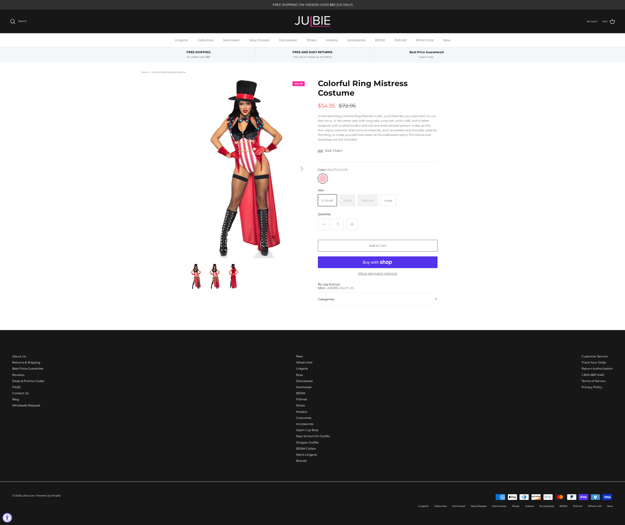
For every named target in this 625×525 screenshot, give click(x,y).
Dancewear (288, 40)
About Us (19, 356)
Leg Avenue (331, 284)
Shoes (311, 40)
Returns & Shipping (26, 362)
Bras (299, 375)
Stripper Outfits (307, 442)
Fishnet (400, 40)
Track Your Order (594, 362)
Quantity (324, 214)
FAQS (16, 387)
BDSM (380, 40)
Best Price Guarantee (27, 368)
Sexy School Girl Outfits (313, 436)
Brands (301, 461)
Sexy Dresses (259, 40)
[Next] (301, 168)
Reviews (18, 375)
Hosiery (332, 40)
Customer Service (595, 356)
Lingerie (181, 40)
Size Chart (333, 150)
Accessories (356, 40)
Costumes (205, 40)
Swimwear (231, 40)
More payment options (377, 274)
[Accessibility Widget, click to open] (7, 518)
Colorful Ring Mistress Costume (169, 72)
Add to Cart (377, 245)
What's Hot (425, 40)
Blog (15, 399)
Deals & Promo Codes (28, 381)
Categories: (326, 299)
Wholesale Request (26, 405)
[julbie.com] (312, 21)
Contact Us (20, 393)
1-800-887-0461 (593, 375)
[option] (247, 168)
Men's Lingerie (306, 454)
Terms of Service (593, 381)
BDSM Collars (306, 448)
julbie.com (28, 495)
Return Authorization (597, 368)
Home (145, 72)
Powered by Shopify (48, 495)
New (446, 40)
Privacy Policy (592, 387)
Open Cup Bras (307, 430)
